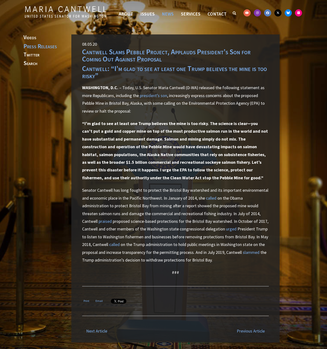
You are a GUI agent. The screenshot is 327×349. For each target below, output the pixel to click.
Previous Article (251, 331)
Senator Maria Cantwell (65, 12)
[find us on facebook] (267, 12)
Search (30, 63)
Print (86, 301)
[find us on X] (278, 12)
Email (99, 301)
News (168, 14)
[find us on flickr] (298, 12)
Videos (29, 37)
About (126, 14)
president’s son (153, 95)
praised (105, 221)
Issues (147, 14)
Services (190, 14)
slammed (251, 252)
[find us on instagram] (257, 12)
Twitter (31, 55)
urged (231, 229)
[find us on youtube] (247, 12)
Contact (217, 14)
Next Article (96, 331)
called (211, 198)
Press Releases (40, 46)
